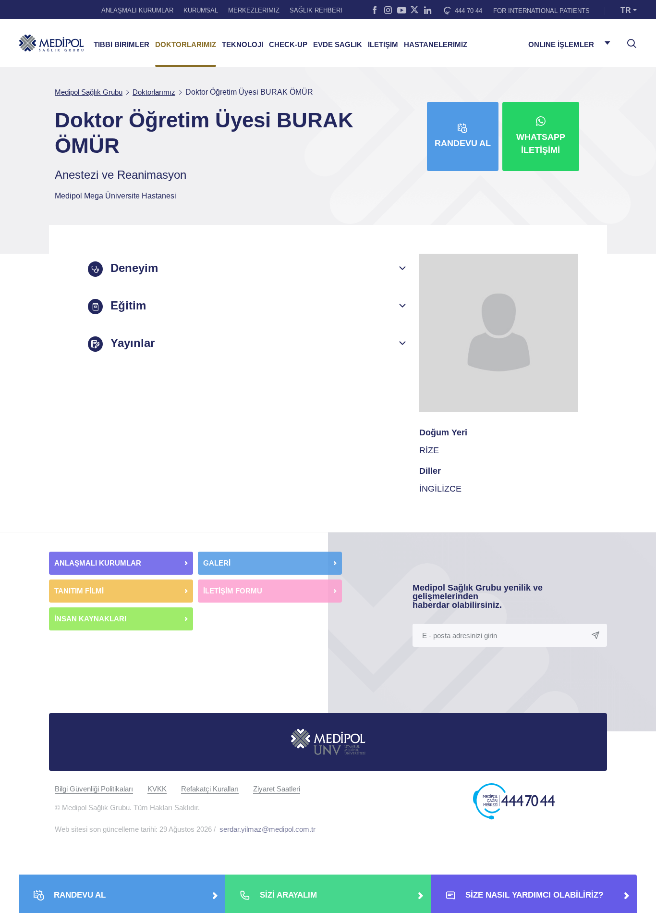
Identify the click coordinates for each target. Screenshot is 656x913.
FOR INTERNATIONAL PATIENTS (541, 11)
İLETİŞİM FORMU (232, 591)
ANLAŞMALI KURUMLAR (137, 10)
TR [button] (625, 10)
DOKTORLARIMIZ (185, 45)
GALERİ (217, 563)
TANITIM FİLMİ (79, 591)
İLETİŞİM (383, 45)
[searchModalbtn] (628, 40)
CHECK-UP (288, 45)
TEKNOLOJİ (242, 45)
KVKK (157, 789)
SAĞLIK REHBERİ (316, 10)
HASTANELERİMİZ (435, 45)
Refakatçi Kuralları (210, 789)
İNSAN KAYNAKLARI (91, 619)
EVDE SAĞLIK (337, 45)
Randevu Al (463, 143)
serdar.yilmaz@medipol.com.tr (267, 829)
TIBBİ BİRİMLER (121, 45)
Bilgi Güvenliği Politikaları (94, 789)
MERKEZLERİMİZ (253, 10)
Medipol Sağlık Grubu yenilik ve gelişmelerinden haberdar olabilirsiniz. (478, 596)
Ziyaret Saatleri (276, 789)
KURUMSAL (200, 10)
